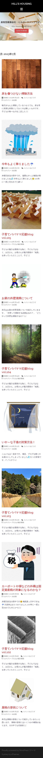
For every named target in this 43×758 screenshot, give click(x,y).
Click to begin (21, 30)
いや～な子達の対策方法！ (18, 442)
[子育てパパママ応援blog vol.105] (21, 209)
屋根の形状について (14, 707)
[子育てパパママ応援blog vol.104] (21, 344)
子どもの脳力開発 (18, 244)
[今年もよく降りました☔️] (21, 139)
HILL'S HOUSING (21, 3)
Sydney (5, 754)
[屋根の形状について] (21, 690)
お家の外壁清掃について (17, 298)
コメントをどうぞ (30, 98)
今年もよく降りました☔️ (17, 164)
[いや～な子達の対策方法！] (21, 417)
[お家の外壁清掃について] (21, 278)
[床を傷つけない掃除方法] (21, 74)
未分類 (14, 100)
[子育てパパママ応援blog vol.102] (21, 630)
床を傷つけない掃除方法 (17, 93)
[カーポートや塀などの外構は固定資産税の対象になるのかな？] (21, 561)
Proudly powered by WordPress (15, 750)
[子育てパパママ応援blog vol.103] (21, 488)
